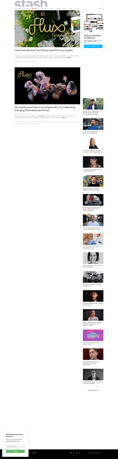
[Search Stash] (102, 5)
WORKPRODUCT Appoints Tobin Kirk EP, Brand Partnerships (92, 382)
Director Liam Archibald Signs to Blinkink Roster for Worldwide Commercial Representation (91, 113)
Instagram (71, 453)
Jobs (70, 8)
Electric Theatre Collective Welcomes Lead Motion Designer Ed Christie (93, 228)
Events (77, 8)
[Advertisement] (47, 138)
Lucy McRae (59, 121)
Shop (64, 8)
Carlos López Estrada (43, 121)
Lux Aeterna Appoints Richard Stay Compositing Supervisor (92, 170)
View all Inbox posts (93, 390)
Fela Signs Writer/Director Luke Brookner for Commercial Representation (91, 363)
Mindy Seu (66, 121)
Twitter (73, 453)
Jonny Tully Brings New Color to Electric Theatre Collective (91, 132)
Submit (52, 8)
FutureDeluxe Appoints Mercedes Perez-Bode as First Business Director (92, 151)
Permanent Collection (22, 8)
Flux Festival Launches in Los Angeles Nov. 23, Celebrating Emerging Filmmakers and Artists (45, 109)
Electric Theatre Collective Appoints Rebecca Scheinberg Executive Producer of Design (92, 324)
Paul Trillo (71, 121)
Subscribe (44, 8)
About (58, 8)
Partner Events (23, 61)
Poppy (76, 121)
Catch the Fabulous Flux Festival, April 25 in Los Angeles (44, 50)
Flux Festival (34, 61)
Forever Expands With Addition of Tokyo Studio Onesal (92, 247)
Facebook (79, 453)
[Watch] (69, 57)
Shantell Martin (36, 123)
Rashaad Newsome (19, 123)
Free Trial (35, 8)
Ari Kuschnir (34, 121)
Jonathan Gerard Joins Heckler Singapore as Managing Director (91, 189)
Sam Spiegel (28, 123)
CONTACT (34, 452)
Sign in (101, 8)
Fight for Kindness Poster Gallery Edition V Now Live (91, 343)
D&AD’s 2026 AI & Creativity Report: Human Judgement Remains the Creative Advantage (92, 209)
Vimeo (76, 453)
